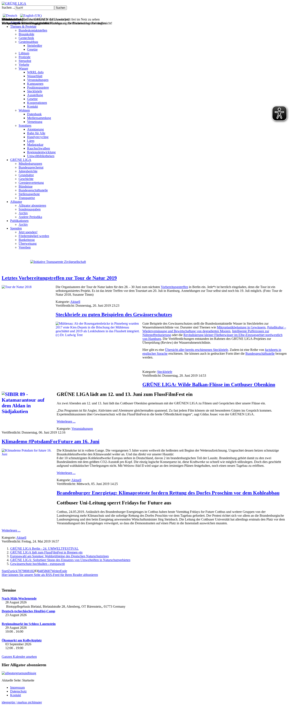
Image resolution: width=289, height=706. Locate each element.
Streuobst (25, 61)
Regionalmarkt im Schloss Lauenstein (29, 624)
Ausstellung (35, 95)
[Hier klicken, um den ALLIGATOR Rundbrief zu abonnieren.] (144, 673)
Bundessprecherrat (31, 167)
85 (43, 571)
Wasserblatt (34, 76)
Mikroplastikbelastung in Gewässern (241, 327)
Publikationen (19, 221)
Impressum (17, 687)
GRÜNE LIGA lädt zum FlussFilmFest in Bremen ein (46, 552)
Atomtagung (35, 129)
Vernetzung (34, 122)
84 (39, 571)
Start (5, 571)
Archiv (23, 213)
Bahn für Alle (36, 133)
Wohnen (24, 110)
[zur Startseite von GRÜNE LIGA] (14, 3)
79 (22, 571)
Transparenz (27, 198)
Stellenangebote (29, 194)
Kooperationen (37, 102)
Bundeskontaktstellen (33, 30)
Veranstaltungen (37, 80)
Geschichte (26, 179)
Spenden (16, 228)
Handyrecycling (37, 137)
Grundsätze (26, 175)
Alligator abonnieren (32, 205)
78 (19, 571)
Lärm (30, 141)
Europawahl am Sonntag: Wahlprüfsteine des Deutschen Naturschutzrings (59, 556)
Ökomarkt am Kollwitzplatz (22, 640)
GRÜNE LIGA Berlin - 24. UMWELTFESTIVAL (44, 548)
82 (32, 571)
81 (29, 571)
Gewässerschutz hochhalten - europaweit (37, 564)
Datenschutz (18, 691)
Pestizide (24, 57)
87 (49, 571)
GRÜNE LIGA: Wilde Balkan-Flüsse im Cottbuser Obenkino (208, 384)
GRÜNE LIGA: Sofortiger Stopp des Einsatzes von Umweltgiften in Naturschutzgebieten (70, 560)
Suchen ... (8, 7)
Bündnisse (26, 186)
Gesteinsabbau (28, 42)
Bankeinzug (27, 240)
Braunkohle (26, 34)
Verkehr (24, 64)
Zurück (13, 571)
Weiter (55, 571)
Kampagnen (35, 83)
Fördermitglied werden (34, 236)
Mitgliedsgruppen (30, 163)
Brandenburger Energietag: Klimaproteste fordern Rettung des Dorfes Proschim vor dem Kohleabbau (168, 493)
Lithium (24, 53)
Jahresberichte (28, 171)
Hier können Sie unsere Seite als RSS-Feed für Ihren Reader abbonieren (50, 575)
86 (46, 571)
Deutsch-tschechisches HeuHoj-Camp (28, 611)
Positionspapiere (38, 87)
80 (26, 571)
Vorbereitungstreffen (174, 287)
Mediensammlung (39, 118)
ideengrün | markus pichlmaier (22, 702)
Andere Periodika (30, 217)
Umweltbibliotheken (40, 156)
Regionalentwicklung (41, 152)
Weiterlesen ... (66, 421)
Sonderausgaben (30, 209)
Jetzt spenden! (28, 232)
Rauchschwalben (38, 148)
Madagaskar (35, 144)
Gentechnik (26, 38)
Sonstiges (25, 125)
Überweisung (28, 243)
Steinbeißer (34, 45)
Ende (63, 571)
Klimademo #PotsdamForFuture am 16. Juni (50, 441)
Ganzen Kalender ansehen (19, 656)
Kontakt (32, 106)
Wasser (23, 68)
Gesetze (32, 49)
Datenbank (34, 114)
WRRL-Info (35, 72)
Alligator (16, 201)
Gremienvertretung (31, 182)
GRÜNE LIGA (20, 160)
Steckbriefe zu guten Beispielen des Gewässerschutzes (114, 314)
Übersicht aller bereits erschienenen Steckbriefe (196, 350)
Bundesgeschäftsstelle (33, 190)
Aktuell (75, 302)
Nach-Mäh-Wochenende (19, 598)
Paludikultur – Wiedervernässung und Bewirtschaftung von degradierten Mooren (214, 329)
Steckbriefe (34, 91)
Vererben (25, 247)
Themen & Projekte (23, 26)
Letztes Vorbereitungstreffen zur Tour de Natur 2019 (59, 278)
